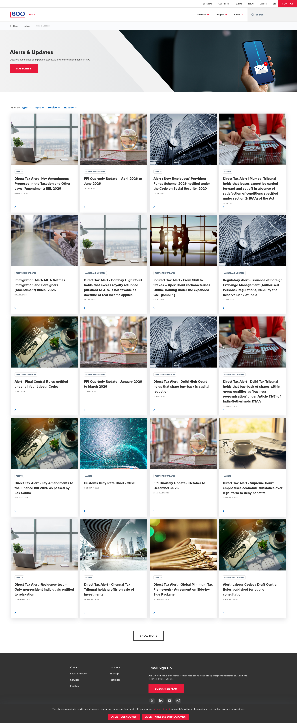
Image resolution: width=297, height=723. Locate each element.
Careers (263, 3)
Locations (207, 3)
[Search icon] (252, 14)
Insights (220, 14)
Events (239, 3)
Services (201, 14)
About (237, 14)
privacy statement (161, 709)
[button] (287, 3)
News (251, 3)
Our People (223, 3)
